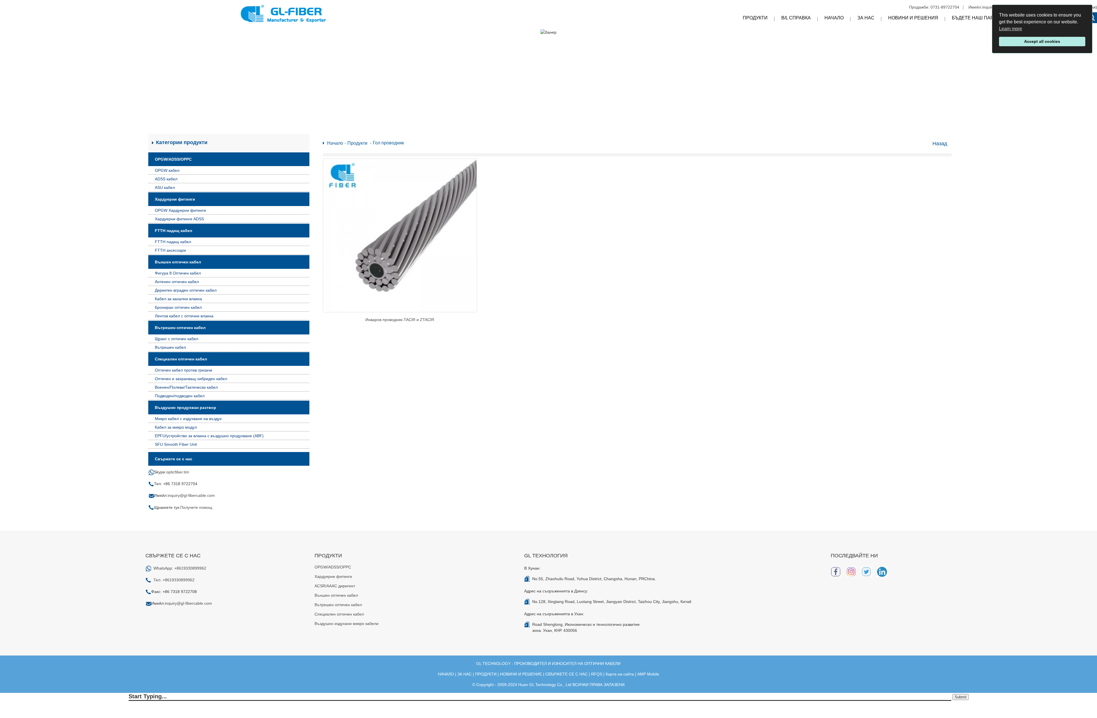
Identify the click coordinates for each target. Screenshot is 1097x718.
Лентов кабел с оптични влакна (184, 316)
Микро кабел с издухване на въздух (188, 418)
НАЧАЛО (446, 674)
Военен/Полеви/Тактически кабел (186, 387)
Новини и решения (913, 17)
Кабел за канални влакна (178, 299)
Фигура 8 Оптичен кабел (178, 273)
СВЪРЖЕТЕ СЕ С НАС (566, 674)
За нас (865, 17)
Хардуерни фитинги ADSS (179, 219)
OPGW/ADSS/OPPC (173, 159)
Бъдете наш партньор (980, 17)
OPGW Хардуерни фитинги (180, 210)
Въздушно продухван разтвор (185, 407)
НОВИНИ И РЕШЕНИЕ (521, 674)
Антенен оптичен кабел (177, 281)
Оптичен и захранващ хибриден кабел (191, 378)
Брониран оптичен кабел (178, 307)
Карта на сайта (620, 674)
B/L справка (796, 17)
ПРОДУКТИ (486, 674)
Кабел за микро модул (176, 427)
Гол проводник (388, 142)
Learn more (1010, 28)
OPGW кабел (167, 170)
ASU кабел (165, 187)
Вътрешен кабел (170, 347)
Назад (939, 143)
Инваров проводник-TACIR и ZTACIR (399, 319)
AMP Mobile (648, 674)
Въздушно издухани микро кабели (347, 623)
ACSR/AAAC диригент (335, 586)
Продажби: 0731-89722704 (934, 7)
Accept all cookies (1042, 41)
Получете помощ (196, 507)
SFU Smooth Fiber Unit (176, 444)
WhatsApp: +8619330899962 (179, 568)
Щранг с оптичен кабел (176, 338)
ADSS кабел (166, 179)
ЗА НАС (464, 674)
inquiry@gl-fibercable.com (191, 495)
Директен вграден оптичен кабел (186, 290)
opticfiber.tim (177, 472)
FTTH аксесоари (170, 250)
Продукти (755, 17)
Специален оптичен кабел (181, 359)
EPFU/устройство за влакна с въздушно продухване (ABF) (209, 435)
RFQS (596, 674)
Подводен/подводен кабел (180, 396)
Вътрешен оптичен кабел (180, 327)
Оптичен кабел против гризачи (183, 370)
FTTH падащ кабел (173, 230)
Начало (834, 17)
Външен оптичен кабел (178, 262)
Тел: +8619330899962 (174, 580)
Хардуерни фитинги (175, 199)
